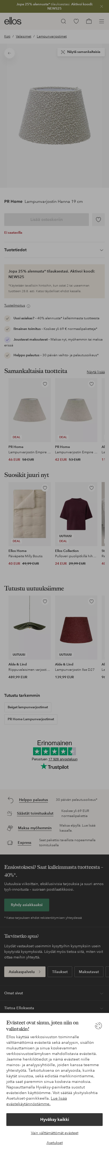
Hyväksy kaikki (54, 1119)
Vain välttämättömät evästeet (54, 1132)
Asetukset (55, 1142)
